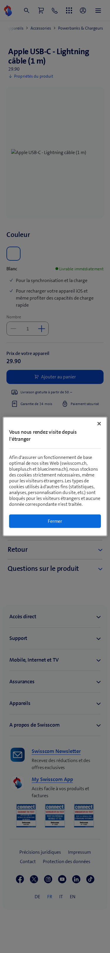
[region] (55, 477)
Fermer (55, 521)
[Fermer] (99, 423)
